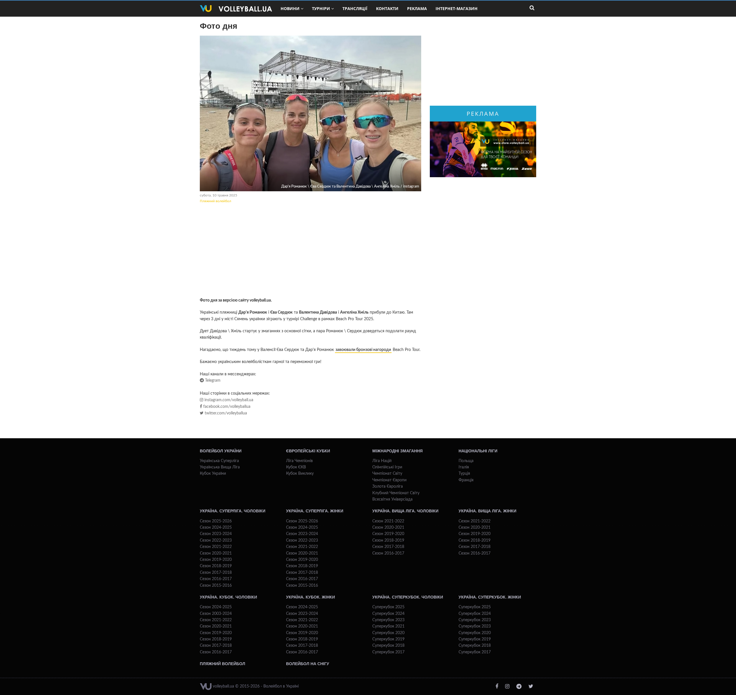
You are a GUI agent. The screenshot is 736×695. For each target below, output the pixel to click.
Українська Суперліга (219, 461)
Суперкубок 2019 (388, 639)
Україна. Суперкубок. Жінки (490, 597)
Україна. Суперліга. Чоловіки (232, 511)
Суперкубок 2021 (388, 626)
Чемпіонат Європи (389, 480)
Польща (466, 461)
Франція (466, 480)
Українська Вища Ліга (220, 467)
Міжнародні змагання (397, 451)
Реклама (417, 8)
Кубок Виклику (300, 474)
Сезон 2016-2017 (216, 579)
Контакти (387, 8)
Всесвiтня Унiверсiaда (392, 499)
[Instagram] (507, 686)
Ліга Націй (382, 461)
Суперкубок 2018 (388, 646)
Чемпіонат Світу (387, 474)
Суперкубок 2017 (388, 652)
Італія (464, 467)
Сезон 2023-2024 (216, 534)
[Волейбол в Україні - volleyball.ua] (236, 8)
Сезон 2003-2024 (216, 614)
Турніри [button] (321, 8)
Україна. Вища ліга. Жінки (487, 511)
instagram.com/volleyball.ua (228, 400)
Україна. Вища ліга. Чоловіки (405, 511)
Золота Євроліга (387, 486)
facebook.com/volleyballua (226, 407)
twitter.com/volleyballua (225, 413)
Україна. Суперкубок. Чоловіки (407, 597)
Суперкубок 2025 (388, 607)
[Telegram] (518, 686)
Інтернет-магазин (457, 8)
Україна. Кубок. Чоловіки (228, 597)
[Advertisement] (310, 251)
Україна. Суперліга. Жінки (314, 511)
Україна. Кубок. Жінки (310, 597)
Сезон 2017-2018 (216, 573)
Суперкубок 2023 (388, 620)
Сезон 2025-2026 (216, 521)
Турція (464, 474)
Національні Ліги (478, 451)
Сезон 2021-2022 (216, 547)
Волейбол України (220, 451)
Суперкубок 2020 (388, 633)
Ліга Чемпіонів (299, 461)
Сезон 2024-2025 (216, 528)
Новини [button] (290, 8)
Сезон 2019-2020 (216, 560)
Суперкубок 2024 (388, 614)
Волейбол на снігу (307, 663)
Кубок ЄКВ (296, 467)
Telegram (212, 381)
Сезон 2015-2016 (216, 586)
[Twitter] (531, 686)
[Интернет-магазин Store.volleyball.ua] (483, 149)
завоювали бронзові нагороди (363, 350)
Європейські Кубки (308, 451)
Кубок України (213, 474)
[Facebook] (496, 686)
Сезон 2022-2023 (216, 540)
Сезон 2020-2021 (216, 553)
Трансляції (354, 8)
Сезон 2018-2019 (216, 566)
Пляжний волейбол (215, 201)
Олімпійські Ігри (387, 467)
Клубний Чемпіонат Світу (395, 493)
